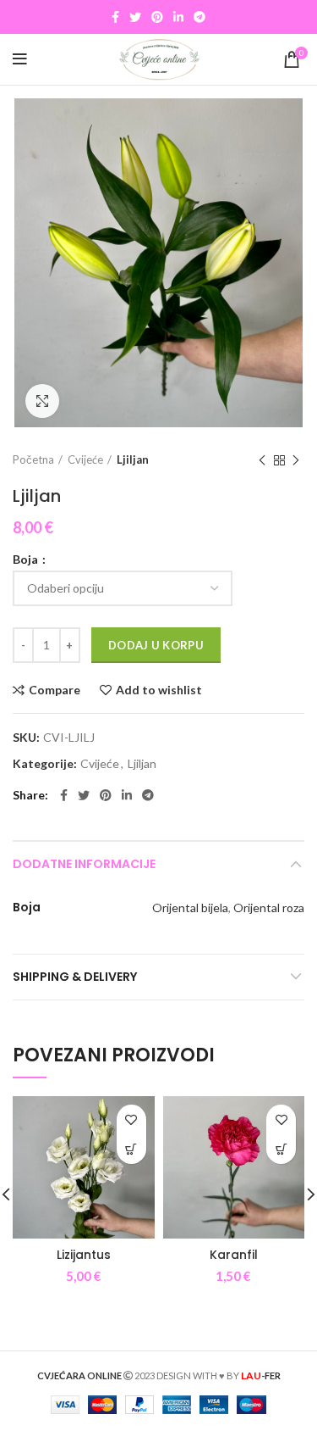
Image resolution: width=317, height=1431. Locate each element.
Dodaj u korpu (156, 645)
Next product (295, 460)
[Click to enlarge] (42, 401)
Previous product (262, 460)
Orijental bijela (190, 907)
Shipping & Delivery (75, 976)
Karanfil (234, 1254)
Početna (33, 459)
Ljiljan (133, 459)
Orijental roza (268, 907)
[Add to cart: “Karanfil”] (281, 1149)
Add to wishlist (159, 690)
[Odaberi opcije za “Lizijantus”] (131, 1149)
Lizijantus (84, 1254)
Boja (27, 559)
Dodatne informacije (84, 863)
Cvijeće (85, 459)
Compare (54, 690)
